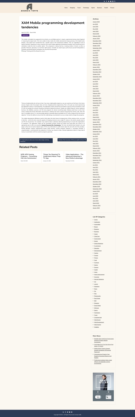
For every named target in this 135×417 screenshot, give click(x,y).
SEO (95, 301)
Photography (97, 296)
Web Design (97, 320)
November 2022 (97, 127)
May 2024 (95, 86)
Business (99, 7)
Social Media (97, 305)
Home (66, 7)
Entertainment (98, 250)
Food (95, 260)
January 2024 (96, 96)
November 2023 (97, 100)
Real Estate (97, 298)
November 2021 (97, 155)
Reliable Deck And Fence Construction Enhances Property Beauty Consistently (104, 340)
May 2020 (95, 198)
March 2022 (96, 146)
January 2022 (96, 150)
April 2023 (95, 115)
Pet (95, 291)
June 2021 (95, 167)
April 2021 (95, 172)
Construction (97, 239)
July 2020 (95, 193)
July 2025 (95, 53)
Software (96, 308)
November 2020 (97, 184)
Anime (96, 219)
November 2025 (97, 43)
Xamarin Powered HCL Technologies (51, 125)
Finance (112, 7)
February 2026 (96, 36)
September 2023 (97, 103)
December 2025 (97, 41)
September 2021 (97, 160)
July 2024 (95, 81)
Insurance (96, 277)
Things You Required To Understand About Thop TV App (51, 156)
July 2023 (95, 108)
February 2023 (96, 119)
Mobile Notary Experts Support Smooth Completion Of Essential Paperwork (102, 350)
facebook (106, 1)
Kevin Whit (33, 32)
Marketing (96, 286)
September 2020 (97, 189)
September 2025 (97, 48)
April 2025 (95, 60)
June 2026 (95, 26)
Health (106, 7)
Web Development (99, 322)
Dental (96, 241)
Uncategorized (98, 317)
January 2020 (96, 208)
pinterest (113, 1)
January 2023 (96, 122)
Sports (93, 7)
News (95, 289)
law (95, 282)
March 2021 (96, 174)
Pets (95, 293)
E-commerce (97, 246)
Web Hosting (97, 324)
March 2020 (96, 203)
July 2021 (95, 165)
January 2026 (96, 38)
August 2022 (96, 134)
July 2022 (95, 136)
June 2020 (95, 196)
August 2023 (96, 105)
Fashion (96, 253)
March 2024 (96, 91)
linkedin (104, 1)
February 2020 (96, 205)
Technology (86, 7)
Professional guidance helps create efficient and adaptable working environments (103, 361)
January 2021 (96, 179)
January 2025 (96, 67)
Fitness (96, 258)
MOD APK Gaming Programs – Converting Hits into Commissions (29, 156)
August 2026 (96, 22)
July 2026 (95, 24)
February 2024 (96, 93)
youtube (110, 1)
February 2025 (96, 65)
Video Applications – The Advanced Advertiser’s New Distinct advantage (74, 156)
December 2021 (97, 153)
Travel (79, 7)
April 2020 (95, 201)
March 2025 (96, 62)
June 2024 (95, 84)
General (96, 267)
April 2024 (95, 88)
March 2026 (96, 34)
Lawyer (96, 284)
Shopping (72, 7)
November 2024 (97, 72)
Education (96, 248)
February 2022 (96, 148)
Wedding (96, 327)
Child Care (97, 236)
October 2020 (96, 186)
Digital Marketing (98, 243)
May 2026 (95, 29)
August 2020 (96, 191)
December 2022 (97, 124)
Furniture (96, 262)
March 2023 (96, 117)
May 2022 (95, 141)
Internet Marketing (99, 279)
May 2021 (95, 170)
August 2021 (96, 162)
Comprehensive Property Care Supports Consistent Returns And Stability (102, 356)
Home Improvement (99, 274)
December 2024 (97, 69)
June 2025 (95, 55)
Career (96, 234)
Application (25, 35)
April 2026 (95, 31)
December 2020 (97, 181)
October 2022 (96, 129)
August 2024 (96, 79)
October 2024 (96, 74)
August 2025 (96, 50)
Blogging (96, 229)
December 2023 (97, 98)
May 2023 (95, 112)
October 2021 (96, 158)
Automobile (97, 224)
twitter (108, 1)
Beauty (96, 227)
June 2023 (95, 110)
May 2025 (95, 57)
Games (96, 265)
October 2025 (96, 45)
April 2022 (95, 143)
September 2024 (97, 76)
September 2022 (97, 131)
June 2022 (95, 139)
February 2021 (96, 177)
